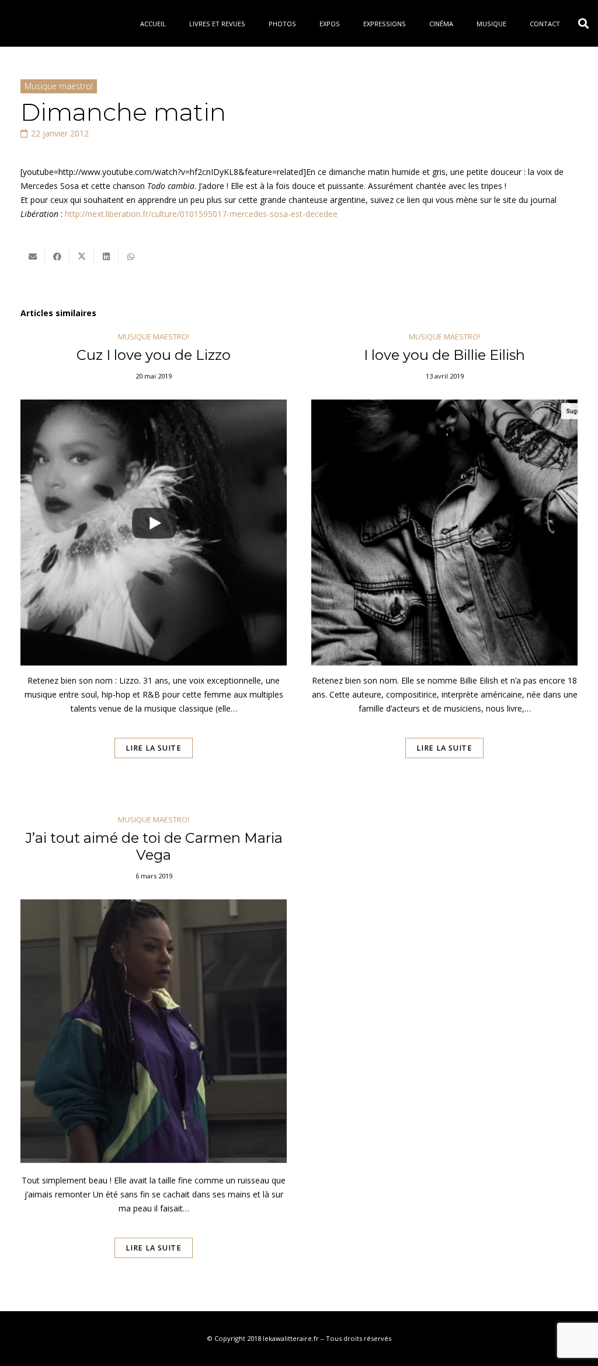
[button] (583, 23)
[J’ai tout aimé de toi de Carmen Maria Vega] (153, 1053)
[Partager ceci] (57, 256)
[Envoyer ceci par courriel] (32, 256)
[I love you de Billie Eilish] (444, 561)
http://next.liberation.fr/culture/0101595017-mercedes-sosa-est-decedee (201, 213)
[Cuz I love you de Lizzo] (153, 561)
